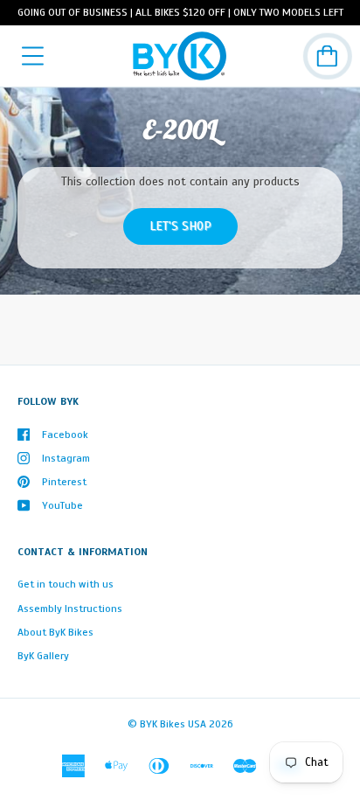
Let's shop (180, 226)
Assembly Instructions (69, 608)
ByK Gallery (43, 656)
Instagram (66, 458)
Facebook (65, 434)
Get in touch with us (65, 584)
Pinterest (64, 482)
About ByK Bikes (55, 632)
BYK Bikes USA (173, 724)
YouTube (62, 505)
